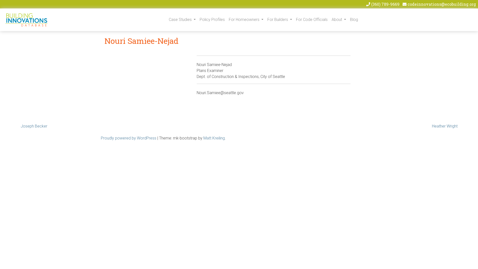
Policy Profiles (212, 19)
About (337, 19)
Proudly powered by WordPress (128, 138)
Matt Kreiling (214, 138)
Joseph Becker (34, 126)
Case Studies (181, 19)
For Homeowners (244, 19)
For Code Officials (312, 19)
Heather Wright (445, 126)
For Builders (278, 19)
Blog (354, 19)
